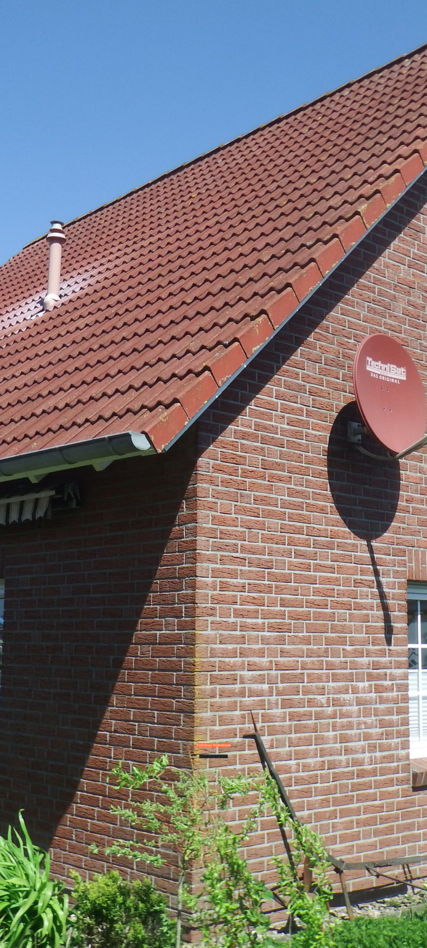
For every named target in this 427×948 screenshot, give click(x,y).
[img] (213, 474)
